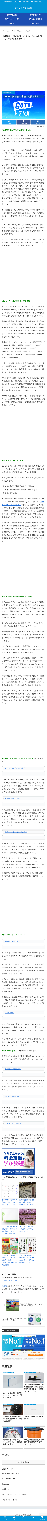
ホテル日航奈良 (9, 1013)
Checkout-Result (8, 1479)
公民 (15, 1280)
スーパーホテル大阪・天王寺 (13, 1123)
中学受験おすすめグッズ (11, 1330)
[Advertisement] (23, 65)
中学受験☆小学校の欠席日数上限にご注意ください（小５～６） (9, 1202)
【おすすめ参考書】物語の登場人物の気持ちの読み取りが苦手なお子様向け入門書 (27, 1258)
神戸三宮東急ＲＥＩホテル (13, 798)
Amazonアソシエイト (10, 1473)
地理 (10, 1280)
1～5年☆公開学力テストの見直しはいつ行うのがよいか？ (27, 1228)
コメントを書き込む (23, 1462)
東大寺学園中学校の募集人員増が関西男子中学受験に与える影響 (27, 1202)
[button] (42, 708)
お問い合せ (6, 1489)
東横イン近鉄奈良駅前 (11, 941)
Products (5, 1484)
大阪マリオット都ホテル (12, 1096)
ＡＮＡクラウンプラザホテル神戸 (15, 768)
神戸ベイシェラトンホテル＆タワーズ (16, 832)
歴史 (5, 1280)
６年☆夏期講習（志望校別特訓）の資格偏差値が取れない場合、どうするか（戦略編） (9, 1229)
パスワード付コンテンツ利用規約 (15, 1494)
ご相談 (4, 1286)
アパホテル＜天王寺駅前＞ (13, 1069)
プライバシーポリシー (11, 1500)
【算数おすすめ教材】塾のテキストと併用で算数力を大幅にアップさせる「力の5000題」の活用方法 (9, 1260)
